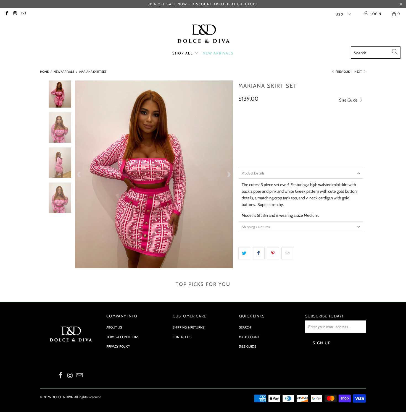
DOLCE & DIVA (62, 397)
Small (247, 137)
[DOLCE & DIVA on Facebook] (6, 14)
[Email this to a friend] (287, 253)
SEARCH (245, 327)
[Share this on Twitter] (244, 253)
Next (358, 72)
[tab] (300, 173)
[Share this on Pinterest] (273, 253)
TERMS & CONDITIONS (122, 337)
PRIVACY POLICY (118, 346)
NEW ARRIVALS (218, 53)
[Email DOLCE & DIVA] (23, 14)
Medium (268, 137)
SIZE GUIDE (247, 346)
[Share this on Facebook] (259, 253)
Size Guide (348, 100)
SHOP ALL (183, 53)
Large (288, 137)
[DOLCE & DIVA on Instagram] (14, 14)
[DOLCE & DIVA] (203, 34)
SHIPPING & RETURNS (188, 327)
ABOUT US (114, 327)
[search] (375, 52)
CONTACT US (182, 337)
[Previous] (79, 174)
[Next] (228, 174)
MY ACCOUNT (249, 337)
